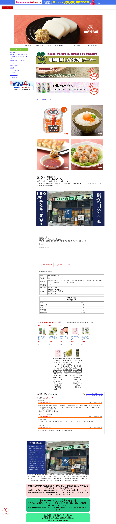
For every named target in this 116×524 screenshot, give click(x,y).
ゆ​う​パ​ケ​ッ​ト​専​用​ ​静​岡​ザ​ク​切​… (85, 338)
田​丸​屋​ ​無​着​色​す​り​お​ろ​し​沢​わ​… (42, 338)
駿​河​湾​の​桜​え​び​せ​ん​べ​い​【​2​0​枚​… (75, 338)
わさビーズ (48, 99)
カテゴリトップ (40, 99)
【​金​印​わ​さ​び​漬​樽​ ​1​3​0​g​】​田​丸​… (53, 338)
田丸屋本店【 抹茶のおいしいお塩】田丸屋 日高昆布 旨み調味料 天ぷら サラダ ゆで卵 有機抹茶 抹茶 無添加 (68, 366)
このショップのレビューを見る (95, 395)
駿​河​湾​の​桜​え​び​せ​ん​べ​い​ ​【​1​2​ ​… (64, 338)
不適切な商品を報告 (46, 271)
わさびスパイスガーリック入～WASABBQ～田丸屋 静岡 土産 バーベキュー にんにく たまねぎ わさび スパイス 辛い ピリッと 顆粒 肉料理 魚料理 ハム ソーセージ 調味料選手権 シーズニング (78, 372)
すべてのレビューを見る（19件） (94, 394)
